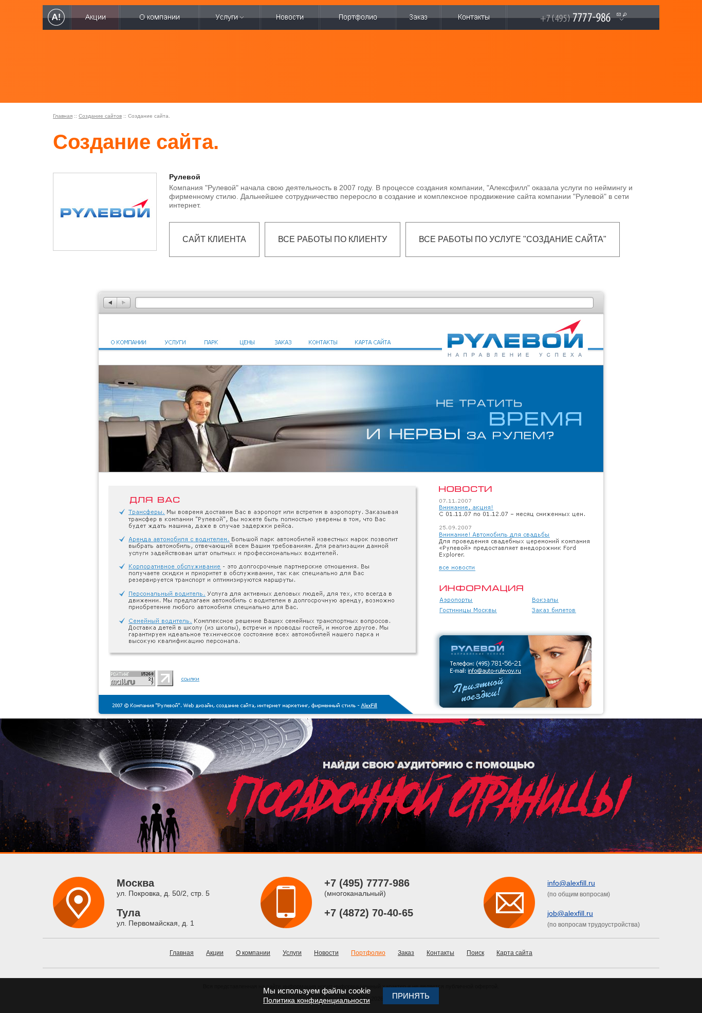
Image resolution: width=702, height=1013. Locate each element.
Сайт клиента (214, 239)
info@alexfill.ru (571, 883)
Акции (215, 952)
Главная (62, 116)
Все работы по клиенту (332, 239)
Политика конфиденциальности (316, 1000)
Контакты (440, 952)
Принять (411, 995)
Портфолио (368, 952)
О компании (253, 952)
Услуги (292, 952)
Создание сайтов (100, 116)
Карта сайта (514, 952)
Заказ (406, 952)
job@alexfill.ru (570, 913)
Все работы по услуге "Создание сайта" (512, 239)
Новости (326, 952)
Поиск (475, 952)
